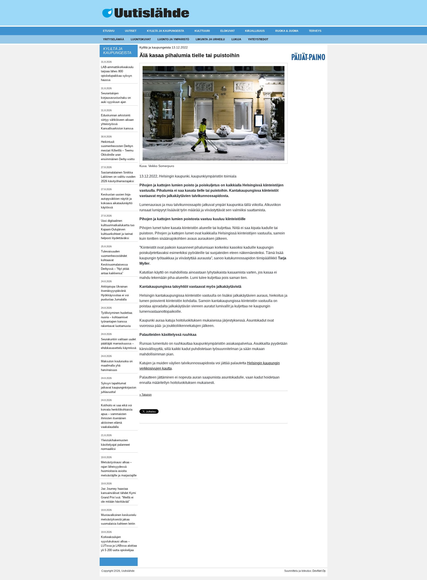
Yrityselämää (113, 39)
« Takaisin (145, 394)
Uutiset (130, 30)
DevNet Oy (319, 570)
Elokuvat (227, 30)
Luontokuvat (141, 39)
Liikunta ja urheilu (210, 39)
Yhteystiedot (258, 39)
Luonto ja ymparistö (173, 39)
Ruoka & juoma (286, 30)
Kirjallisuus (255, 30)
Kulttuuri (202, 30)
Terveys (315, 30)
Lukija (236, 39)
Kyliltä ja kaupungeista (165, 30)
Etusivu (109, 30)
